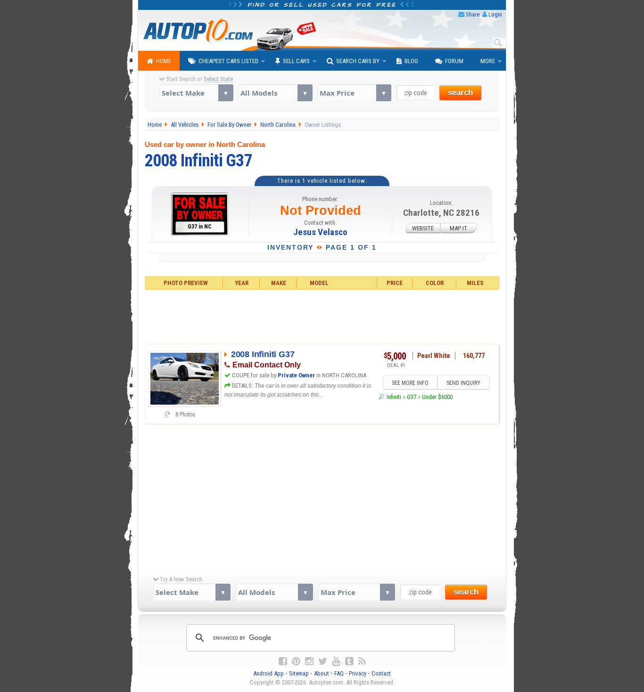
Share (472, 14)
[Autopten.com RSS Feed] (362, 661)
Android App (268, 673)
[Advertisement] (322, 315)
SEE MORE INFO (410, 383)
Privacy (357, 673)
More (487, 61)
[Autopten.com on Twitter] (322, 661)
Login (495, 14)
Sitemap (299, 673)
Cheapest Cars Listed (228, 61)
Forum (454, 61)
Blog (411, 61)
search (460, 92)
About (321, 673)
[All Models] (275, 92)
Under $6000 (437, 396)
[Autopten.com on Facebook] (283, 661)
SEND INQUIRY (463, 383)
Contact (381, 673)
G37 (411, 396)
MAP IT (458, 228)
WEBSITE (423, 228)
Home (163, 61)
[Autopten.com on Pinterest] (296, 661)
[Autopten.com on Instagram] (309, 661)
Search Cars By (358, 61)
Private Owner (296, 375)
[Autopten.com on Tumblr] (349, 661)
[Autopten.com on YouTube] (336, 661)
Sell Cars (296, 61)
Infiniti (394, 396)
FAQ (339, 673)
